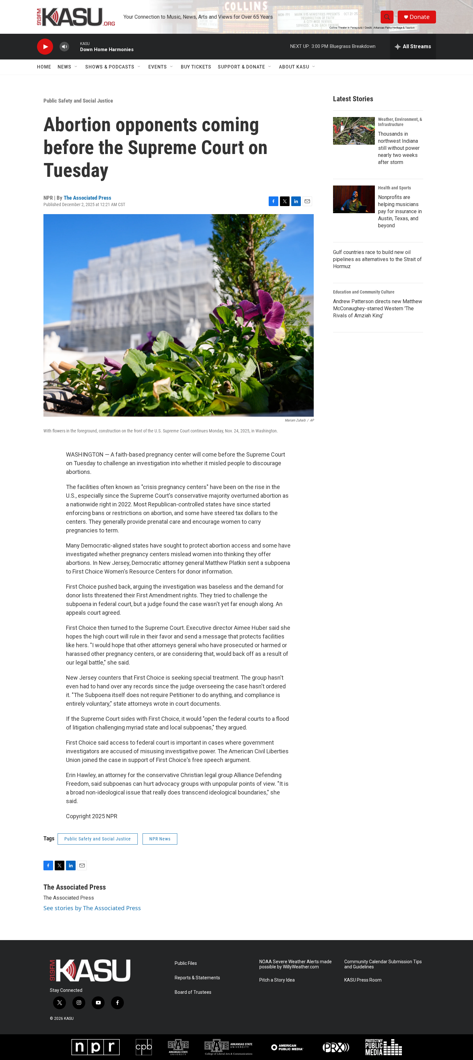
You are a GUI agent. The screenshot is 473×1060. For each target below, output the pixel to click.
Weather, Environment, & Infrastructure (400, 122)
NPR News (160, 838)
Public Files (186, 963)
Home (44, 66)
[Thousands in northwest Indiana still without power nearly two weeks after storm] (354, 131)
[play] (45, 46)
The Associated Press (87, 198)
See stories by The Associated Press (92, 908)
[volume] (64, 47)
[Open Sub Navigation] (76, 66)
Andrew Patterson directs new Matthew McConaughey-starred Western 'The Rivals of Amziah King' (377, 308)
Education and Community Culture (363, 291)
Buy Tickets (196, 66)
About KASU (294, 66)
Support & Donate (241, 66)
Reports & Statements (197, 977)
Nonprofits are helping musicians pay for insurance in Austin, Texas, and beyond (400, 211)
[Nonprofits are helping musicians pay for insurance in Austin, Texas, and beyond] (354, 199)
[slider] (75, 46)
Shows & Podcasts (109, 66)
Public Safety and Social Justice (78, 100)
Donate (420, 17)
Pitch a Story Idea (277, 980)
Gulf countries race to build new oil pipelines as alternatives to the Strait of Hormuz (377, 259)
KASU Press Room (363, 980)
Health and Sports (394, 187)
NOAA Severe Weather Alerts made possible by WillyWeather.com (295, 964)
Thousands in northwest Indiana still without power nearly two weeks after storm (399, 148)
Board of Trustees (193, 992)
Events (157, 66)
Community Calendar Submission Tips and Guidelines (383, 964)
